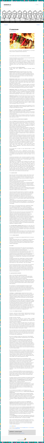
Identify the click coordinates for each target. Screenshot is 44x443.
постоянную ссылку (17, 428)
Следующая (38, 24)
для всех (27, 427)
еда (31, 427)
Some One (18, 427)
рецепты (33, 427)
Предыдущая (6, 24)
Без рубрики (23, 427)
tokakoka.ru (7, 4)
